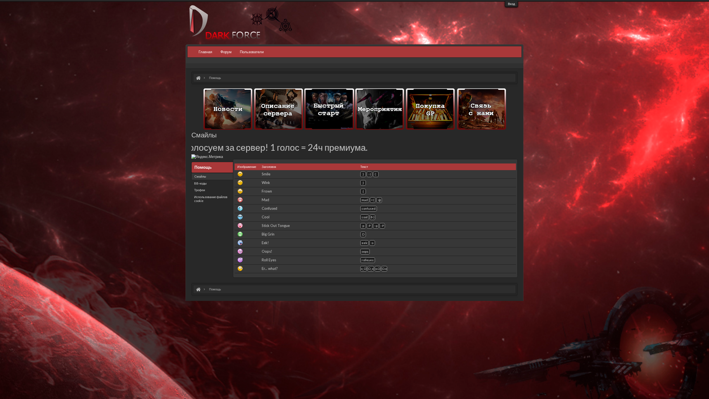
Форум (226, 52)
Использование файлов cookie (210, 199)
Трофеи (199, 190)
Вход (511, 4)
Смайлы (200, 176)
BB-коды (200, 183)
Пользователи (252, 52)
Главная (205, 52)
